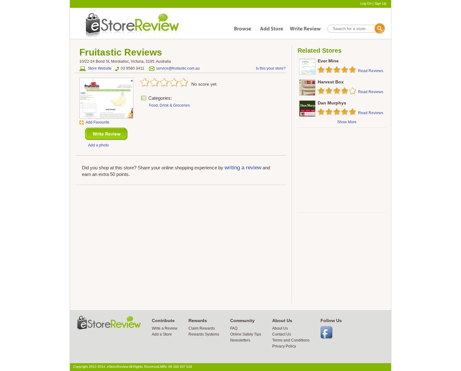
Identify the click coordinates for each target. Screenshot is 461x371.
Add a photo (98, 145)
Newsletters (240, 340)
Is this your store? (271, 68)
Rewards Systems (203, 334)
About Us (280, 328)
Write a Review (165, 328)
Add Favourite (97, 122)
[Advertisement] (341, 170)
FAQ (233, 328)
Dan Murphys (332, 102)
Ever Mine (328, 60)
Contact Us (281, 334)
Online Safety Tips (245, 334)
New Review (106, 134)
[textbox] (355, 29)
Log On (366, 3)
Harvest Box (331, 81)
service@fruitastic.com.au (178, 68)
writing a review (243, 168)
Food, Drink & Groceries (169, 105)
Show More (347, 122)
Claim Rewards (201, 328)
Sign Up (380, 3)
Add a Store (162, 334)
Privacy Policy (284, 346)
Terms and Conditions (291, 340)
